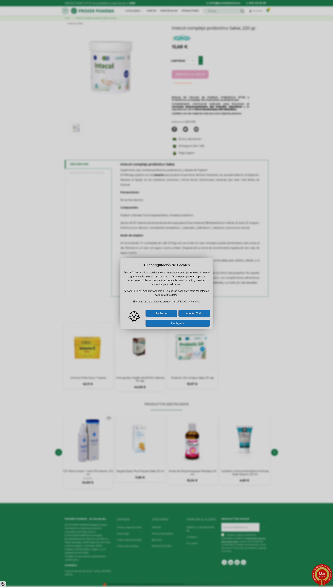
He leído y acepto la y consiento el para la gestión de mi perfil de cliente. (163, 306)
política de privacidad (158, 305)
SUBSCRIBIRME (180, 301)
